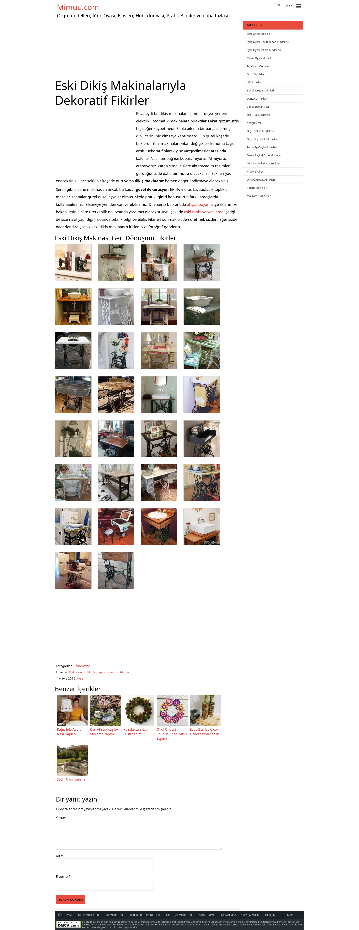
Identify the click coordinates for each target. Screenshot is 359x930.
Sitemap (287, 915)
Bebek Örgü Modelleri (260, 90)
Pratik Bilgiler (255, 171)
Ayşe (79, 678)
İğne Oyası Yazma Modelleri (264, 50)
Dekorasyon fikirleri (83, 672)
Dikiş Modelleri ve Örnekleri (263, 163)
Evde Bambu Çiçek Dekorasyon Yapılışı (205, 731)
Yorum (62, 817)
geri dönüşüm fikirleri (114, 672)
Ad (59, 856)
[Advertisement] (148, 49)
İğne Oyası (65, 915)
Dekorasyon (82, 666)
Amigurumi (254, 123)
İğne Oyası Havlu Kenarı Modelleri (268, 42)
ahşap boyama (200, 204)
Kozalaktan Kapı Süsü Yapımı (136, 731)
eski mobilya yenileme (203, 211)
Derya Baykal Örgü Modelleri (264, 155)
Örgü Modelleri (256, 74)
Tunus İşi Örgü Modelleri (262, 147)
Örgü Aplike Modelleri (260, 131)
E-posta (63, 876)
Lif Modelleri (254, 82)
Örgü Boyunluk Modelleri (262, 139)
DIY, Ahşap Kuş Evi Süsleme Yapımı (104, 731)
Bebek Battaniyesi (258, 107)
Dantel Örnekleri (257, 98)
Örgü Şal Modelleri (258, 115)
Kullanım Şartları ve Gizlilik (239, 915)
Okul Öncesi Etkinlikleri (261, 179)
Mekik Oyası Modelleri (260, 58)
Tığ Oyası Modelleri (258, 66)
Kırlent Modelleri (257, 188)
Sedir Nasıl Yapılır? (71, 779)
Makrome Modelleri (259, 196)
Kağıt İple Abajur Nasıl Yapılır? (70, 731)
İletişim (270, 915)
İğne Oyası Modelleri (259, 34)
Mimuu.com (78, 7)
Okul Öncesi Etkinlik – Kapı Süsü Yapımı (172, 734)
